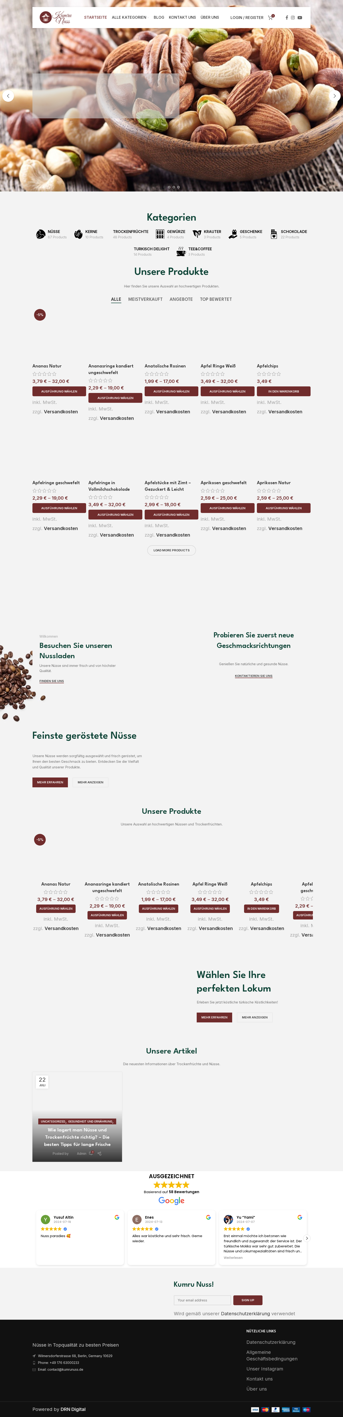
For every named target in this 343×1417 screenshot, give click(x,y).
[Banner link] (112, 633)
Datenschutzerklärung (245, 1313)
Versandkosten (61, 411)
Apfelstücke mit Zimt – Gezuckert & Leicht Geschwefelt (168, 489)
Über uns (256, 1389)
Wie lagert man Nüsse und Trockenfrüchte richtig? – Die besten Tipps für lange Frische (77, 1137)
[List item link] (100, 1356)
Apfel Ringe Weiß (218, 366)
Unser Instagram (264, 1369)
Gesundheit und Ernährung (90, 1121)
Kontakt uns (259, 1379)
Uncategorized (53, 1121)
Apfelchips (267, 366)
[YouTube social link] (300, 17)
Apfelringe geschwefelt (56, 483)
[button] (284, 391)
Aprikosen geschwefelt (224, 483)
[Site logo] (56, 17)
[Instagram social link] (293, 17)
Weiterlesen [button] (233, 1258)
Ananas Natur (47, 366)
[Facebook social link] (287, 17)
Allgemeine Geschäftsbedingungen (272, 1355)
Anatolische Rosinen (165, 366)
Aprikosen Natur (274, 483)
